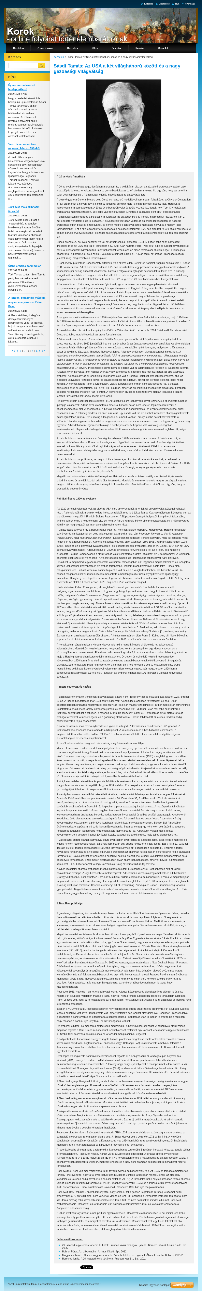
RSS (177, 4)
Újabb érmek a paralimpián (24, 265)
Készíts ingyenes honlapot (154, 1285)
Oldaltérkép (164, 4)
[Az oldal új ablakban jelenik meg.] (124, 168)
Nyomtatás (190, 4)
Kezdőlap (59, 57)
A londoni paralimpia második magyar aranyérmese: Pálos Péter (26, 302)
